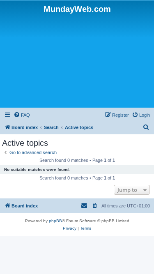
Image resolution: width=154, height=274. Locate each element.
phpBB (55, 221)
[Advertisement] (77, 60)
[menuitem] (22, 115)
